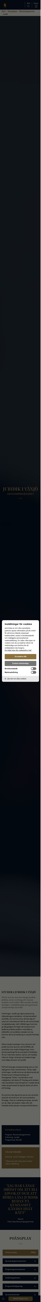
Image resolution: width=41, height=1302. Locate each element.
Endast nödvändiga (20, 663)
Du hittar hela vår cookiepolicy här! (18, 650)
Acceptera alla (20, 656)
